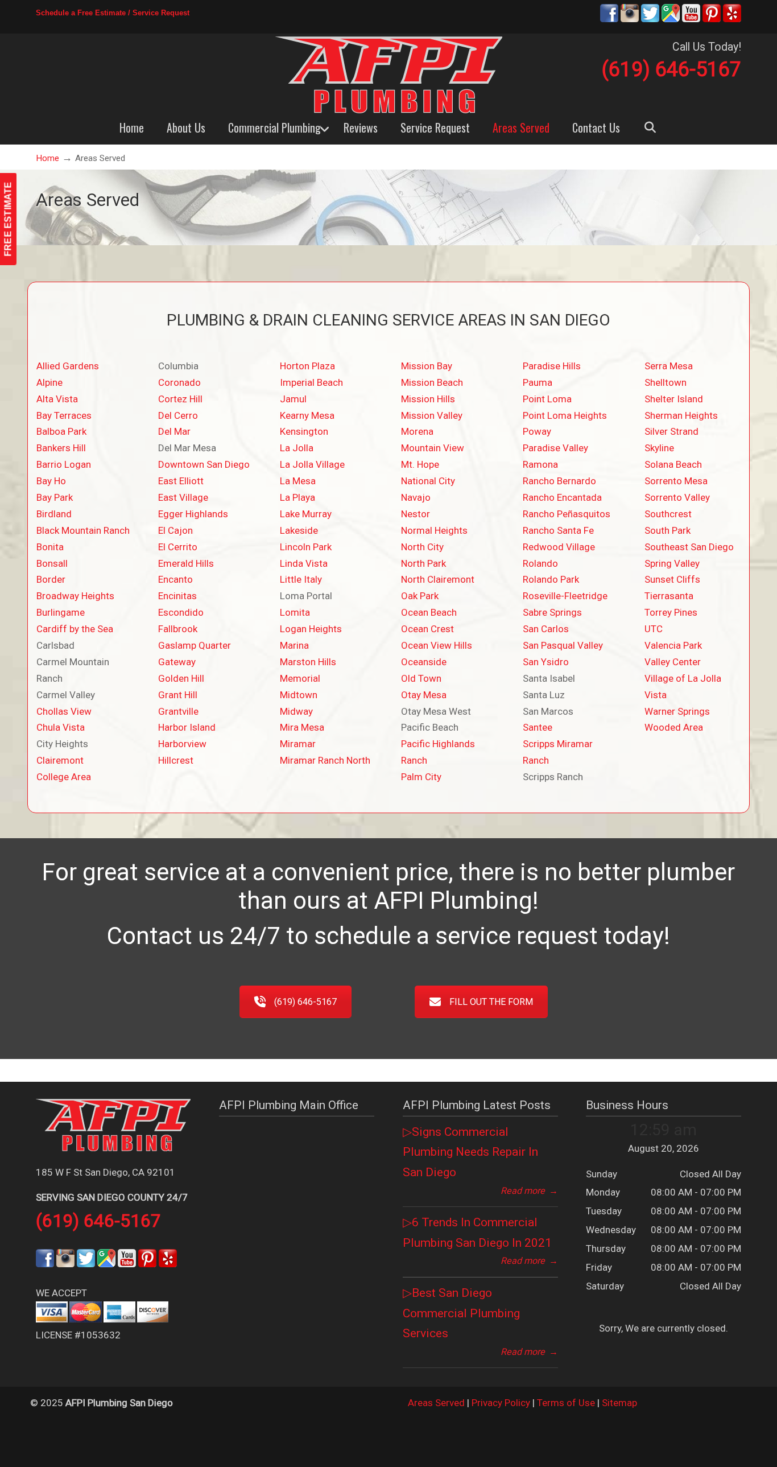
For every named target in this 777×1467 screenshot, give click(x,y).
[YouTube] (691, 19)
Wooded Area (673, 728)
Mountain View (432, 448)
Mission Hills (428, 399)
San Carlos (546, 628)
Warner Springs (677, 711)
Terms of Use (566, 1402)
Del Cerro (178, 415)
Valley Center (672, 661)
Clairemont (60, 760)
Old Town (421, 678)
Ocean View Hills (436, 645)
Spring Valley (672, 563)
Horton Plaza (307, 366)
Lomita (295, 612)
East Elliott (181, 481)
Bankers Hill (61, 448)
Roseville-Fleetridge (565, 595)
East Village (183, 497)
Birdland (54, 514)
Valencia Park (673, 645)
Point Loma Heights (565, 415)
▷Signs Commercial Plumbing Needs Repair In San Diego (470, 1152)
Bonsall (52, 563)
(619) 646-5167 (671, 69)
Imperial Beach (311, 382)
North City (422, 547)
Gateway (177, 661)
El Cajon (175, 530)
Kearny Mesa (307, 415)
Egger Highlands (193, 514)
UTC (653, 628)
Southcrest (668, 514)
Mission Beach (432, 382)
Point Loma (547, 399)
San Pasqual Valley (563, 645)
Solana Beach (673, 464)
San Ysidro (546, 661)
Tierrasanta (668, 595)
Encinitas (177, 595)
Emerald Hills (186, 563)
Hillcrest (175, 760)
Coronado (179, 382)
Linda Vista (304, 563)
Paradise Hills (552, 366)
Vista (655, 694)
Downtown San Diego (204, 464)
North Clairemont (437, 579)
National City (428, 481)
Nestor (415, 514)
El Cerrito (177, 547)
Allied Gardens (67, 366)
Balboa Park (61, 431)
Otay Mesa (424, 694)
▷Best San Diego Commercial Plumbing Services (461, 1313)
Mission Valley (431, 415)
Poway (537, 431)
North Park (423, 563)
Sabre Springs (552, 612)
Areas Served (436, 1402)
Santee (537, 728)
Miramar (298, 743)
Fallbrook (177, 628)
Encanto (175, 579)
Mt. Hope (420, 464)
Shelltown (665, 382)
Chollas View (64, 711)
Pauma (537, 382)
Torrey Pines (670, 612)
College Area (63, 776)
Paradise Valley (555, 448)
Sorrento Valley (677, 497)
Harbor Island (187, 728)
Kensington (304, 431)
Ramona (540, 464)
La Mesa (298, 481)
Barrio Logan (63, 464)
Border (50, 579)
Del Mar (174, 431)
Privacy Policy (501, 1402)
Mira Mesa (302, 728)
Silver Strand (671, 431)
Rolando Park (551, 579)
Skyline (659, 448)
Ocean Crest (427, 628)
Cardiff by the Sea (74, 628)
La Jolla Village (312, 464)
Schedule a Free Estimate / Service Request (112, 13)
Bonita (50, 547)
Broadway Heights (75, 595)
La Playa (297, 497)
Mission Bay (426, 366)
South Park (667, 530)
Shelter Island (673, 399)
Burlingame (60, 612)
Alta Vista (57, 399)
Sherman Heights (681, 415)
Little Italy (301, 579)
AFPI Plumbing (388, 74)
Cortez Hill (180, 399)
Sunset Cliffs (672, 579)
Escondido (181, 612)
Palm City (421, 776)
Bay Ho (51, 481)
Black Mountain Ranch (83, 530)
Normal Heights (434, 530)
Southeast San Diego (689, 547)
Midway (296, 711)
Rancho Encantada (562, 497)
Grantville (178, 711)
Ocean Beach (429, 612)
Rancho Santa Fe (558, 530)
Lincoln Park (306, 547)
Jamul (293, 399)
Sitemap (619, 1402)
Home (47, 158)
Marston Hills (308, 661)
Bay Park (54, 497)
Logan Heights (311, 628)
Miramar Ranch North (325, 760)
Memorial (300, 678)
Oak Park (420, 595)
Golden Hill (181, 678)
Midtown (298, 694)
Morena (417, 431)
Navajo (416, 497)
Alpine (49, 382)
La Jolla (296, 448)
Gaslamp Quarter (194, 645)
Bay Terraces (64, 415)
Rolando (540, 563)
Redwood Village (559, 547)
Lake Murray (306, 514)
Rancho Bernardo (559, 481)
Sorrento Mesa (676, 481)
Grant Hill (177, 694)
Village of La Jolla (682, 678)
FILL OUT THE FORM (491, 1001)
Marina (294, 645)
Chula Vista (60, 728)
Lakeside (299, 530)
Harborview (182, 743)
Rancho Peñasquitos (566, 514)
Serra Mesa (668, 366)
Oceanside (424, 661)
